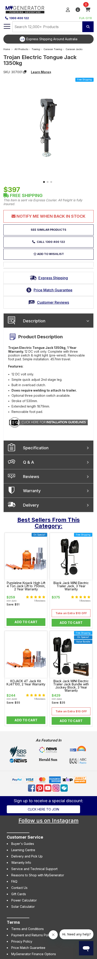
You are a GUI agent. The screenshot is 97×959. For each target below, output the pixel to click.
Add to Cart (25, 622)
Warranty (32, 490)
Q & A (28, 462)
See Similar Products (48, 229)
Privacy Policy (21, 941)
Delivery (31, 505)
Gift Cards (18, 894)
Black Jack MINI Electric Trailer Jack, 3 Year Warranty (71, 586)
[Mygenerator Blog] (64, 788)
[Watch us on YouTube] (48, 788)
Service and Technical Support (34, 869)
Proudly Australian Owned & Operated (63, 39)
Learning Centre (23, 850)
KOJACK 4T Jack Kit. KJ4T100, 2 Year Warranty (26, 683)
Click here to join (43, 809)
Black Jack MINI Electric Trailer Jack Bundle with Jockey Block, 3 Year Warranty (71, 686)
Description (34, 321)
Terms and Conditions (27, 929)
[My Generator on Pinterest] (40, 788)
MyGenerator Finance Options (33, 954)
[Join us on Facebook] (32, 788)
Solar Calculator (23, 906)
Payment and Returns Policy (32, 935)
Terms (13, 922)
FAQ (14, 881)
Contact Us (19, 888)
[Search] (88, 26)
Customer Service (25, 837)
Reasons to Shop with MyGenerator (37, 875)
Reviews (31, 476)
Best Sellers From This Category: (48, 522)
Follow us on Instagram (48, 820)
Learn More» (41, 72)
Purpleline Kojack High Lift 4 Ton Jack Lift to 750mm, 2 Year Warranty (26, 586)
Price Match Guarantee (28, 948)
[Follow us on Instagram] (56, 788)
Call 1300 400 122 (50, 242)
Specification (35, 447)
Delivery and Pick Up (27, 856)
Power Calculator (24, 900)
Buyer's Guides (22, 844)
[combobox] (47, 26)
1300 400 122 (19, 18)
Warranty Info (21, 862)
